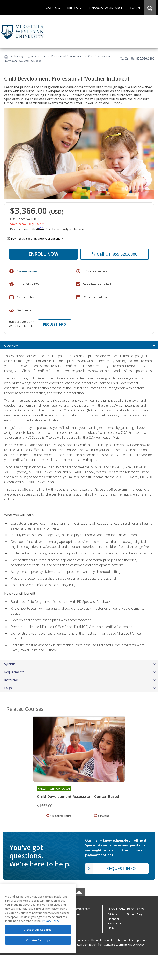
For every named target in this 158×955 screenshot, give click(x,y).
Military (112, 914)
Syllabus (9, 664)
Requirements (14, 672)
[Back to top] (79, 908)
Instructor (11, 680)
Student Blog (134, 914)
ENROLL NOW (43, 254)
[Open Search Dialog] (150, 7)
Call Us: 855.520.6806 (137, 58)
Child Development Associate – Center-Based (78, 796)
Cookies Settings (38, 940)
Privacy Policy (136, 944)
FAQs (8, 688)
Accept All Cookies (37, 930)
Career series (27, 271)
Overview (11, 345)
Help (111, 928)
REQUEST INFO (54, 324)
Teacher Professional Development (61, 56)
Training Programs (25, 56)
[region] (38, 918)
